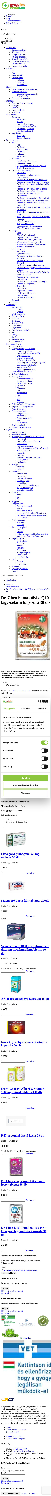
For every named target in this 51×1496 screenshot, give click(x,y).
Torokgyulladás (18, 110)
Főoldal (9, 584)
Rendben (25, 778)
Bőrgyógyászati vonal (26, 235)
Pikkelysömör (22, 460)
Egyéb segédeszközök (26, 369)
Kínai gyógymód (19, 409)
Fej (13, 71)
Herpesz (20, 455)
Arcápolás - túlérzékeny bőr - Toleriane (33, 182)
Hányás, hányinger (24, 478)
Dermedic (16, 300)
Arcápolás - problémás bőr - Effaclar (32, 189)
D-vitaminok (17, 342)
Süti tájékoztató (12, 1432)
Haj (18, 390)
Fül (18, 499)
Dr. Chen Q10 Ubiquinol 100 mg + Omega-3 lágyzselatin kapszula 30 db (24, 1231)
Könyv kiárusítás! (19, 54)
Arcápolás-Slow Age (25, 298)
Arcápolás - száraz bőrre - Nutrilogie (32, 281)
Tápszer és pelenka (19, 66)
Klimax (20, 508)
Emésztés (15, 471)
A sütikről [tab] (41, 709)
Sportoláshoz (22, 85)
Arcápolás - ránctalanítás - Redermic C (33, 198)
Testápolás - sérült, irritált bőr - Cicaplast (33, 217)
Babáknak (16, 117)
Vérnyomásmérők (24, 367)
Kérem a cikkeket (8, 1273)
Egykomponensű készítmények (24, 89)
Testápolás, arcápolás (25, 168)
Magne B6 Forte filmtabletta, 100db (25, 900)
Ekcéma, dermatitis (24, 383)
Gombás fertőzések (25, 379)
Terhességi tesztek (24, 511)
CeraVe (15, 302)
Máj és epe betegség (25, 487)
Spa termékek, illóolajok (22, 372)
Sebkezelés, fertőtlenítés (26, 365)
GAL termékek (18, 316)
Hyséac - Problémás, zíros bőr (29, 240)
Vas (13, 332)
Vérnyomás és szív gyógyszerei (30, 536)
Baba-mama (11, 115)
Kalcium (15, 318)
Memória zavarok (19, 432)
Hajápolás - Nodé (24, 163)
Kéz (18, 395)
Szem (19, 494)
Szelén (14, 337)
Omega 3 (15, 335)
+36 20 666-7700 (19, 1449)
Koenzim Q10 (17, 323)
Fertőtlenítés (22, 443)
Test (18, 399)
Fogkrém (20, 543)
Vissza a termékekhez (10, 1494)
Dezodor (20, 402)
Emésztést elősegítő (25, 490)
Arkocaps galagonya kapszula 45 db (25, 998)
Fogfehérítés (22, 555)
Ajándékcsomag (23, 254)
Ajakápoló (21, 388)
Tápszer (20, 122)
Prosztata (20, 522)
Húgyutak (16, 501)
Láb (18, 397)
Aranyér (20, 529)
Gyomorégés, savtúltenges (27, 485)
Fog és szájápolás (19, 538)
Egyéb (9, 430)
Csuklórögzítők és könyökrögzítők (31, 362)
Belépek (5, 1288)
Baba (19, 233)
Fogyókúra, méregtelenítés (22, 406)
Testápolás (21, 156)
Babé (14, 142)
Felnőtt (19, 309)
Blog (8, 18)
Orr (18, 497)
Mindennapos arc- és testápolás (29, 242)
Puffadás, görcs (23, 481)
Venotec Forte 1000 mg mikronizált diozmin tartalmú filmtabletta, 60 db (25, 949)
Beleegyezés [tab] (9, 709)
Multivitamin (17, 307)
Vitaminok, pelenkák (25, 129)
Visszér (20, 531)
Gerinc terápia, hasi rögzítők (28, 353)
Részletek (30, 873)
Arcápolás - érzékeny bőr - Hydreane (32, 179)
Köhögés (15, 105)
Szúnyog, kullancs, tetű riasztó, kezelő (32, 448)
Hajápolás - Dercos (25, 291)
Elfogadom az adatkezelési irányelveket (20, 1270)
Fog (13, 73)
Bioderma (16, 159)
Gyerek (20, 311)
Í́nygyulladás (22, 541)
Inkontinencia (22, 518)
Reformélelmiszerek (20, 374)
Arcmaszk (21, 251)
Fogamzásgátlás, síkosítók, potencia (31, 513)
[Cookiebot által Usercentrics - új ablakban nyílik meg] (36, 701)
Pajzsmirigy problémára (21, 427)
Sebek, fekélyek (23, 450)
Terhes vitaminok (24, 138)
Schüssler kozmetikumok (27, 94)
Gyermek (20, 152)
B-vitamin (16, 321)
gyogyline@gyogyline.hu (23, 1451)
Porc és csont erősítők (20, 330)
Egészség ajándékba (20, 569)
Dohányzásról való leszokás (23, 404)
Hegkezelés (21, 462)
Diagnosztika (17, 346)
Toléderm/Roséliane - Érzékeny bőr (31, 244)
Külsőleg (20, 80)
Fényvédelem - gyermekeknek (29, 226)
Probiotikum (22, 483)
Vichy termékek (18, 249)
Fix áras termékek (19, 57)
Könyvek (15, 566)
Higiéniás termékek (25, 446)
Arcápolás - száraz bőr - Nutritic (30, 191)
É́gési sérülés (22, 439)
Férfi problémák (18, 520)
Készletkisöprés (18, 52)
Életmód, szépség (13, 344)
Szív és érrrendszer (19, 527)
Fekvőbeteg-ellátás (24, 351)
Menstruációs (17, 75)
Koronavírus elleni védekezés (29, 441)
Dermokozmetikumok (21, 61)
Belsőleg (20, 469)
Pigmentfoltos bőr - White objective (31, 166)
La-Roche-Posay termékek (22, 170)
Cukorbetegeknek (19, 411)
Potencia (20, 525)
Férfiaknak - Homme (25, 293)
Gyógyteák (21, 564)
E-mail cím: (6, 1468)
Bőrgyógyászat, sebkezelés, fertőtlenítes (28, 437)
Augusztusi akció (19, 50)
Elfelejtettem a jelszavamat (12, 1291)
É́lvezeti (20, 562)
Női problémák (18, 504)
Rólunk (9, 16)
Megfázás (10, 101)
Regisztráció (6, 1293)
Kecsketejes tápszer (25, 124)
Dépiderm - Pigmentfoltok (27, 237)
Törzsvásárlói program (15, 1439)
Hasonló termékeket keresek (21, 690)
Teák (19, 420)
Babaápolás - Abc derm (26, 161)
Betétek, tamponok (24, 506)
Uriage (14, 230)
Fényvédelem (22, 149)
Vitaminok (16, 112)
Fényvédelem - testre (25, 223)
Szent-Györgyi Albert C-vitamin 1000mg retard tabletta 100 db (22, 1090)
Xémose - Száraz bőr (25, 247)
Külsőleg (20, 467)
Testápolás (21, 119)
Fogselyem (21, 550)
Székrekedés (22, 474)
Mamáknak (16, 133)
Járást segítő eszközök (26, 360)
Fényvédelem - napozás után (28, 228)
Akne (19, 145)
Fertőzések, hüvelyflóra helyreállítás (31, 515)
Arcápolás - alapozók (25, 284)
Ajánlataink (11, 47)
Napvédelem (22, 393)
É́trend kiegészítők (24, 418)
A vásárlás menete (13, 21)
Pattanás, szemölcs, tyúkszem (29, 457)
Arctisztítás (21, 173)
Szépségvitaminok (24, 381)
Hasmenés (21, 476)
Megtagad (25, 793)
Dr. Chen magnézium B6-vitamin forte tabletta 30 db (23, 1182)
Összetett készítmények (21, 98)
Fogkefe (20, 548)
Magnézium (16, 328)
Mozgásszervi (17, 78)
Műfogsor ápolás (24, 552)
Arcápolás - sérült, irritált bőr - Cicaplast (33, 207)
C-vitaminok (17, 325)
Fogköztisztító (22, 557)
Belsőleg (20, 82)
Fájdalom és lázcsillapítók (22, 103)
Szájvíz (20, 545)
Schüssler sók (22, 96)
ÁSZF (9, 1427)
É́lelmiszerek (22, 423)
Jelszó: (4, 1473)
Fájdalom (10, 68)
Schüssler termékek (19, 59)
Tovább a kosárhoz (28, 1493)
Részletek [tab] (25, 709)
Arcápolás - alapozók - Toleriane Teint (32, 200)
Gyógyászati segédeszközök (23, 349)
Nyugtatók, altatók (19, 434)
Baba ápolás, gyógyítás (26, 126)
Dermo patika (12, 140)
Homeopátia (11, 87)
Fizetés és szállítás (13, 1436)
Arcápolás (21, 147)
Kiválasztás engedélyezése (25, 785)
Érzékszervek (17, 492)
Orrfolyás (15, 108)
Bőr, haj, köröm (18, 376)
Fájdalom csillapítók (25, 131)
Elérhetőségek (12, 23)
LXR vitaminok (18, 64)
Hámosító (21, 453)
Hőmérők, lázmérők (25, 358)
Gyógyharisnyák (23, 355)
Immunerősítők (18, 339)
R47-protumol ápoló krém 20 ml (22, 1135)
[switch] (44, 750)
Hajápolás (21, 154)
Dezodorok (21, 210)
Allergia (15, 464)
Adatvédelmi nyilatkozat (16, 1430)
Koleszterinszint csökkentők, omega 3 (32, 534)
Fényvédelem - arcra (25, 221)
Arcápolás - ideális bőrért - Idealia (31, 265)
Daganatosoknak (18, 425)
